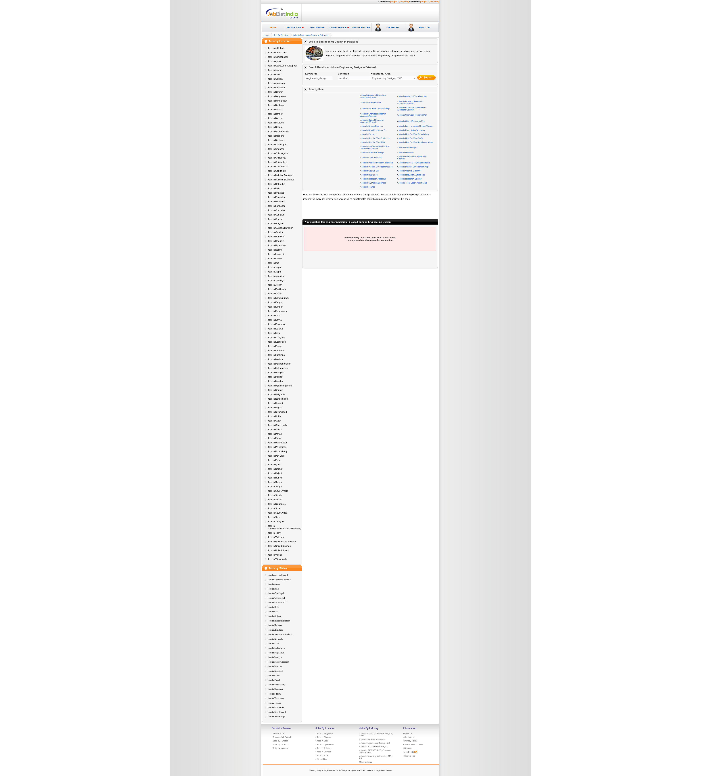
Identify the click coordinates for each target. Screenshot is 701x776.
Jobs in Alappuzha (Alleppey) (282, 65)
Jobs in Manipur (275, 657)
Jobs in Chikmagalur (278, 153)
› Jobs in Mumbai (323, 752)
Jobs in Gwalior (275, 232)
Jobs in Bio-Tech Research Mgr (375, 109)
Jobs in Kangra (275, 302)
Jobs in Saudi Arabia (278, 491)
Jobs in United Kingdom (279, 546)
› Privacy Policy (410, 741)
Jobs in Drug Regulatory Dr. (373, 130)
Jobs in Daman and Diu (278, 602)
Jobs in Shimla (275, 495)
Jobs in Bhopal (275, 127)
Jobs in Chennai (276, 149)
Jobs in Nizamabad (277, 412)
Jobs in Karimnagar (277, 311)
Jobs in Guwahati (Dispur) (280, 228)
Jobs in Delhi (274, 188)
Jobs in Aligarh (275, 70)
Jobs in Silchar (275, 499)
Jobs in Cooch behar (278, 166)
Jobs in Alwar (274, 74)
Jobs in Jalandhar (276, 276)
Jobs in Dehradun (276, 184)
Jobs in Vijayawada (277, 559)
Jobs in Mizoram (275, 666)
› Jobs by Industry (280, 748)
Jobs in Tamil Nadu (276, 698)
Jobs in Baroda (275, 118)
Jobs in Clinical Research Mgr (411, 121)
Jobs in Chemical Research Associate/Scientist (373, 115)
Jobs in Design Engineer (372, 126)
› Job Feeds (408, 752)
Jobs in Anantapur (277, 83)
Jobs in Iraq (273, 263)
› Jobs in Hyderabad (324, 744)
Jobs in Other (274, 421)
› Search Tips (409, 756)
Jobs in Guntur (275, 219)
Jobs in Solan (274, 508)
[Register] (404, 2)
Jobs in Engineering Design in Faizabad (310, 35)
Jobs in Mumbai (275, 381)
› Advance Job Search (281, 737)
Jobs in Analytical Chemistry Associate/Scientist (373, 96)
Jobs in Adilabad (276, 48)
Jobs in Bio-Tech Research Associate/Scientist (409, 102)
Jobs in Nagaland (275, 671)
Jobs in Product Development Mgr (413, 167)
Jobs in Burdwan (276, 140)
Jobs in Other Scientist (371, 158)
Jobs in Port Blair (276, 456)
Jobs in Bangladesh (277, 101)
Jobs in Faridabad (277, 206)
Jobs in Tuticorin (276, 537)
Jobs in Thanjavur (276, 521)
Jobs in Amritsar (275, 79)
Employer (424, 27)
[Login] (393, 2)
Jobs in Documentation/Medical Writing (415, 126)
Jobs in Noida (274, 416)
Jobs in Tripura (274, 703)
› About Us (407, 733)
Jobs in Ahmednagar (278, 57)
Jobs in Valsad (275, 555)
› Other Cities (321, 759)
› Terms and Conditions (413, 744)
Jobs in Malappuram (278, 368)
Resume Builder (361, 27)
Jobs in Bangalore (277, 96)
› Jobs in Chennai (323, 737)
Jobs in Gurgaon (276, 223)
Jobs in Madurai (276, 359)
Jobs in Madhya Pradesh (278, 662)
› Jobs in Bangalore (324, 733)
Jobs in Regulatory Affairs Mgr (411, 175)
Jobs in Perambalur (277, 442)
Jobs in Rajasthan (275, 689)
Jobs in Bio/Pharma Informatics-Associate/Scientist (412, 108)
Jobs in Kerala (274, 643)
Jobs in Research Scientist (410, 179)
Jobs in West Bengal (276, 716)
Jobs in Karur (274, 315)
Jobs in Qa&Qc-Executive (410, 171)
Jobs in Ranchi (275, 477)
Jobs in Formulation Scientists (411, 130)
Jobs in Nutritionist (406, 152)
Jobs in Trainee (368, 187)
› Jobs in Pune (321, 755)
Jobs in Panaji (275, 434)
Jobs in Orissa (274, 675)
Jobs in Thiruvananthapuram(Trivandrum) (284, 527)
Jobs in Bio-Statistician (371, 102)
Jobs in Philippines (277, 447)
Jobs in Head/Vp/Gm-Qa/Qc (411, 138)
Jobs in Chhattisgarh (276, 598)
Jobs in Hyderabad (277, 245)
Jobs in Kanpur (275, 307)
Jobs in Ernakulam (277, 197)
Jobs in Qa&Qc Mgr (370, 171)
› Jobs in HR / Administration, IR (373, 747)
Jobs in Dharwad (276, 193)
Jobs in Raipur (275, 469)
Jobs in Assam (274, 584)
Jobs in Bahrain (275, 92)
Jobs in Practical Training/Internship (414, 163)
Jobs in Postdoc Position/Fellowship (377, 163)
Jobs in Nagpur (275, 390)
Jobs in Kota (274, 333)
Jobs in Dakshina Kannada (281, 179)
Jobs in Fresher (368, 134)
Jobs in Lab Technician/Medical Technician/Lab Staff (374, 147)
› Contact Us (408, 737)
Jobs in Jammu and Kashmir (280, 634)
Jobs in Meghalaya (276, 652)
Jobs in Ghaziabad (277, 210)
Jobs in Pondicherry (277, 451)
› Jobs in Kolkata (322, 748)
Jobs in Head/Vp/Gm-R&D (373, 142)
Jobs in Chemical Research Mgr (412, 115)
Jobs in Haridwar (276, 236)
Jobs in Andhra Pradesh (278, 575)
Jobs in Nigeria (275, 407)
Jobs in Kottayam (276, 337)
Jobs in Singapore (277, 504)
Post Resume (317, 27)
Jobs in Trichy (274, 533)
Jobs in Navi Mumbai (278, 399)
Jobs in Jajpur (274, 271)
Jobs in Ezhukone (276, 201)
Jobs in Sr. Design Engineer (373, 183)
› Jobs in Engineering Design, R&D (374, 743)
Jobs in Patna (274, 438)
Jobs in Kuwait (275, 346)
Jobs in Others (275, 429)
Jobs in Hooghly (276, 241)
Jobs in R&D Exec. (369, 175)
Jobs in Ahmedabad (277, 52)
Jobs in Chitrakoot (277, 158)
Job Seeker (392, 27)
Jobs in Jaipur (274, 267)
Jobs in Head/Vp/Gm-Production (375, 138)
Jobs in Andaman (276, 87)
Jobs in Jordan (275, 285)
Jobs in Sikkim (274, 694)
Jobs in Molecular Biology (372, 152)
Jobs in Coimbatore (277, 162)
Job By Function (281, 35)
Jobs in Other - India (278, 425)
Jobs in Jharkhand (275, 630)
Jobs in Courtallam (277, 171)
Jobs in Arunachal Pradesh (279, 579)
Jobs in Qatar (274, 464)
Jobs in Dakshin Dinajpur (280, 175)
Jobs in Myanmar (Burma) (280, 385)
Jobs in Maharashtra (276, 648)
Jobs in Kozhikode (277, 342)
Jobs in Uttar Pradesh (277, 712)
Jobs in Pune (274, 460)
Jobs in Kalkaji (275, 293)
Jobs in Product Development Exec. (377, 167)
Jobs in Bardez (275, 109)
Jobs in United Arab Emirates (282, 541)
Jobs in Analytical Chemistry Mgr (412, 96)
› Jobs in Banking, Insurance (372, 739)
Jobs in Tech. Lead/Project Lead (412, 183)
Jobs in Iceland (275, 250)
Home (273, 27)
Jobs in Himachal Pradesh (279, 620)
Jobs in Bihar (273, 589)
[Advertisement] (369, 13)
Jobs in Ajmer (274, 61)
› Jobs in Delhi (321, 741)
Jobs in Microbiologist (407, 147)
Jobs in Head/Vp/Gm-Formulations (413, 134)
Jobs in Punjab (274, 680)
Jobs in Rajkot (275, 473)
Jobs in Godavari (276, 214)
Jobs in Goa (273, 611)
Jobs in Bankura (276, 105)
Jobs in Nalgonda (276, 394)
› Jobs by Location (280, 744)
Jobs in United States (278, 550)
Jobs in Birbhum (276, 136)
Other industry (365, 762)
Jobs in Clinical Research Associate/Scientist (372, 121)
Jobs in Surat (274, 517)
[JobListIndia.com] (281, 18)
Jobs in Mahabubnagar (279, 364)
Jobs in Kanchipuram (278, 298)
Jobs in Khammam (277, 324)
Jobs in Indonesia (276, 254)
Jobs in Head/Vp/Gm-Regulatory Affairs (415, 142)
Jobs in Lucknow (276, 350)
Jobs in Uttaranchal (276, 707)
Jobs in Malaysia (276, 372)
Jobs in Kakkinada (277, 289)
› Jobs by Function (280, 741)
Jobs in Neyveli (275, 403)
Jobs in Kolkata (275, 328)
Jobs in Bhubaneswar (278, 131)
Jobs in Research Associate (373, 179)
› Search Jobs (278, 733)
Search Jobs (294, 27)
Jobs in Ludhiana (276, 355)
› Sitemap (407, 748)
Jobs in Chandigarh (277, 144)
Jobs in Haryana (275, 625)
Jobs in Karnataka (275, 639)
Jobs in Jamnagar (276, 280)
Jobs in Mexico (275, 377)
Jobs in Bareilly (275, 114)
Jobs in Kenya (275, 320)
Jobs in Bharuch (276, 122)
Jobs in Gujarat (274, 616)
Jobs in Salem (275, 482)
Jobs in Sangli (275, 486)
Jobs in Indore (275, 258)
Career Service (337, 27)
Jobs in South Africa (277, 513)
